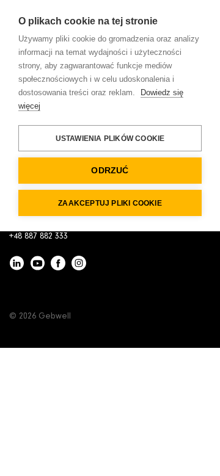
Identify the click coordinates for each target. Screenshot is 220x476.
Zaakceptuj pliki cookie (110, 203)
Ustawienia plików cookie (110, 138)
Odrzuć (109, 170)
